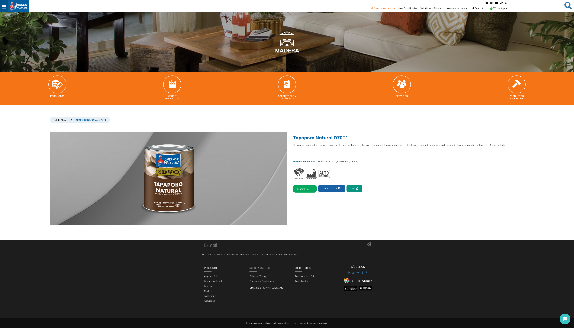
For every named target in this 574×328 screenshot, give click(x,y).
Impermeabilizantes (214, 281)
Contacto (479, 8)
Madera (67, 120)
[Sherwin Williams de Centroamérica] (18, 5)
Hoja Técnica (330, 188)
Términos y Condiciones (261, 281)
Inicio (57, 120)
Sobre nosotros (260, 268)
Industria (208, 286)
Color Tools (303, 268)
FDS (353, 188)
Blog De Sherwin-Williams (266, 287)
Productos (211, 268)
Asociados (209, 300)
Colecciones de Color (384, 8)
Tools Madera (302, 281)
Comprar (305, 188)
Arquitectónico (211, 276)
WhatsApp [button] (499, 8)
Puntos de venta (457, 8)
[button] (565, 319)
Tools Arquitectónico (305, 276)
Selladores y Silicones (431, 8)
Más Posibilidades (407, 8)
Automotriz (210, 296)
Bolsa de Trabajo (258, 276)
